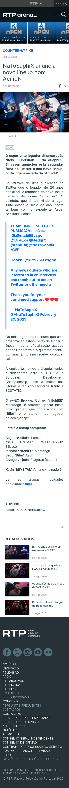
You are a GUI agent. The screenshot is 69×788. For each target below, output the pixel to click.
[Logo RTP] (21, 633)
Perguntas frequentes (22, 705)
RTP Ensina (11, 685)
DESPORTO (11, 668)
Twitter (17, 652)
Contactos (12, 709)
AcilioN (10, 510)
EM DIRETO (11, 693)
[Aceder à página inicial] (22, 14)
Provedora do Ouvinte (21, 722)
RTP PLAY (9, 689)
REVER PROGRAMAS (17, 697)
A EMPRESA (11, 734)
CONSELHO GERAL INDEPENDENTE (28, 738)
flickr (48, 652)
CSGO (21, 510)
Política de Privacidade (17, 770)
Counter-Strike (18, 51)
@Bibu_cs (19, 240)
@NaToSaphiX (41, 245)
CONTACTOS (12, 714)
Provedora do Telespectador (27, 718)
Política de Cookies (47, 770)
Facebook (7, 652)
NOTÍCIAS (9, 664)
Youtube (38, 652)
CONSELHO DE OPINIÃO (20, 742)
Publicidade (38, 773)
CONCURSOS (12, 701)
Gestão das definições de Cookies (31, 759)
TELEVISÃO (11, 672)
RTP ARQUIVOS (13, 681)
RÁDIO (7, 676)
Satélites (10, 730)
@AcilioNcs (34, 231)
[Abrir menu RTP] (34, 3)
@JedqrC (37, 240)
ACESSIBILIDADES (16, 726)
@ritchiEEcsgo (29, 235)
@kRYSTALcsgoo (40, 260)
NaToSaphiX (36, 510)
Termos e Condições (16, 773)
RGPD (7, 755)
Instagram (27, 652)
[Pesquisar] (63, 17)
